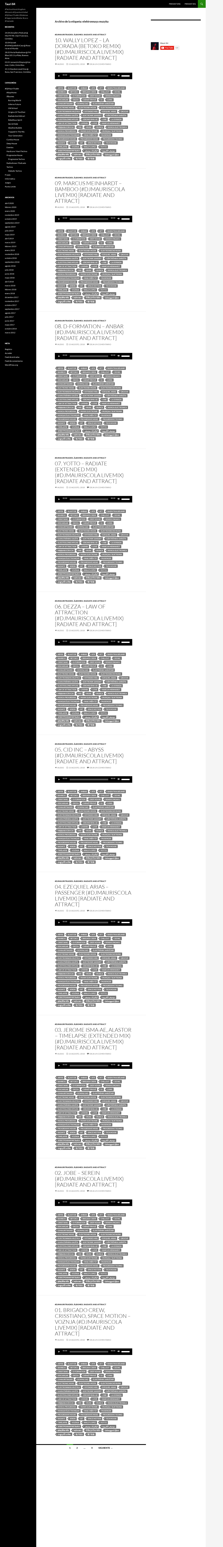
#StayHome (11, 92)
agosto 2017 (10, 313)
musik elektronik (89, 131)
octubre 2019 (11, 219)
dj (102, 100)
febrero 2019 (10, 246)
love (94, 123)
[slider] (126, 76)
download (82, 104)
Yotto (103, 147)
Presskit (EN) (174, 4)
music (89, 127)
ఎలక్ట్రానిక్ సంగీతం (64, 158)
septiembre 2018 (12, 262)
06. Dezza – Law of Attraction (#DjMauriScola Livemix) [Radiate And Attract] (89, 615)
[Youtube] (195, 28)
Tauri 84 (10, 4)
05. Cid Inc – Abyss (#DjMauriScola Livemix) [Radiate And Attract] (89, 755)
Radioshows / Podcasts (16, 163)
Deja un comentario (100, 64)
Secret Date (13, 124)
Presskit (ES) (190, 4)
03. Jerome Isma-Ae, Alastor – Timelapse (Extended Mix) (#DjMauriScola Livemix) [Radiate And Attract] (93, 1038)
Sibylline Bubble (15, 128)
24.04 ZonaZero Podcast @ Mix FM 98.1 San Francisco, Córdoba (16, 36)
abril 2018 (9, 281)
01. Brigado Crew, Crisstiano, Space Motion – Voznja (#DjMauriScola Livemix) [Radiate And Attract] (93, 1322)
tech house (111, 143)
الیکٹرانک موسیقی (91, 151)
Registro (8, 349)
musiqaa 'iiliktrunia (112, 131)
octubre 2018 (11, 258)
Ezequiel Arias (109, 111)
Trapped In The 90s (16, 131)
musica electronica (117, 127)
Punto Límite (10, 186)
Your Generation (15, 135)
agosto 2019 (10, 227)
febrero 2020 (10, 207)
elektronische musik (111, 107)
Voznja (75, 147)
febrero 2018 (10, 289)
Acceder (8, 353)
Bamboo (62, 92)
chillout (105, 92)
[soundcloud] (175, 28)
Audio (60, 64)
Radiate (61, 143)
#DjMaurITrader (64, 34)
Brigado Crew (89, 92)
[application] (93, 76)
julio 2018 (9, 270)
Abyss (60, 88)
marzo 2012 (10, 332)
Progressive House (14, 155)
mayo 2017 (10, 325)
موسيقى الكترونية (108, 151)
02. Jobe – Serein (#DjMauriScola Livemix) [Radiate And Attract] (89, 1178)
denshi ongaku (112, 96)
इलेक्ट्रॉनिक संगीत (63, 155)
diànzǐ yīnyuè (89, 100)
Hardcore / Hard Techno (17, 151)
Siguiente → (105, 1447)
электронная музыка (69, 151)
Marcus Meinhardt (111, 123)
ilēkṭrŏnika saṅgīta (116, 115)
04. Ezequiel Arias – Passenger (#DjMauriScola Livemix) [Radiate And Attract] (93, 895)
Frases (7, 175)
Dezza (76, 100)
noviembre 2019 (12, 215)
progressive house (67, 139)
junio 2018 (9, 274)
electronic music (66, 107)
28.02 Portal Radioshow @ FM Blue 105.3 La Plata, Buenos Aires (18, 55)
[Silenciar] (118, 76)
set (81, 143)
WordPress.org (11, 365)
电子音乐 (79, 158)
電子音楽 (91, 158)
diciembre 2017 (11, 297)
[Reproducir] (59, 76)
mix (79, 127)
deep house (95, 96)
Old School (13, 108)
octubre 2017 (11, 305)
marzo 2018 (10, 285)
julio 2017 (9, 317)
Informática (10, 179)
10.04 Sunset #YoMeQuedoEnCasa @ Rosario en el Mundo (18, 45)
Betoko (74, 92)
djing (109, 100)
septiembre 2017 (12, 309)
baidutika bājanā (116, 88)
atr (93, 88)
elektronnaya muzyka (69, 111)
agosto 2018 (10, 266)
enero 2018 (10, 293)
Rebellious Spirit (15, 120)
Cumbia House (13, 139)
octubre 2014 (11, 328)
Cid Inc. (117, 92)
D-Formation (79, 96)
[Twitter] (185, 28)
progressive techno (112, 139)
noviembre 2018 (12, 254)
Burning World (14, 100)
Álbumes (78, 34)
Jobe (104, 119)
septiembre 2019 (12, 223)
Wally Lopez (90, 147)
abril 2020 (9, 203)
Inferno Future (14, 104)
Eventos (10, 147)
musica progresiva (67, 131)
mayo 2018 (10, 277)
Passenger (106, 135)
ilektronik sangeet (92, 115)
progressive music (89, 139)
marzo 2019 (10, 242)
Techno (10, 167)
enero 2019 (10, 250)
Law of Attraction (67, 123)
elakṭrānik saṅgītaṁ (103, 104)
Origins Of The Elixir (16, 112)
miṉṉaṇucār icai (66, 127)
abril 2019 (9, 238)
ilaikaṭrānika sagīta (68, 115)
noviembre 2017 (12, 301)
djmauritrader (65, 104)
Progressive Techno (16, 159)
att (101, 88)
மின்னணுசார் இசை (112, 155)
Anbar (84, 88)
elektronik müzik (87, 107)
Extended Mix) (91, 111)
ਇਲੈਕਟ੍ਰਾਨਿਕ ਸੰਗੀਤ (93, 155)
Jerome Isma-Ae (90, 119)
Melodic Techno (15, 171)
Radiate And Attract (95, 34)
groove (124, 111)
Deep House (12, 143)
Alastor (72, 88)
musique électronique (69, 135)
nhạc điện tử (90, 135)
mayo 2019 (10, 234)
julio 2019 (9, 230)
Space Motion (94, 143)
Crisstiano (63, 96)
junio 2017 (9, 321)
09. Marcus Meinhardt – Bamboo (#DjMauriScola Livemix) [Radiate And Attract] (90, 192)
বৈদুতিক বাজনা (77, 155)
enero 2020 (10, 211)
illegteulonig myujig (68, 119)
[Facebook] (156, 28)
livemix (84, 123)
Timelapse (62, 147)
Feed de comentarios (14, 361)
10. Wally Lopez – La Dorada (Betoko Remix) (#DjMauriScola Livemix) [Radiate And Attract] (89, 49)
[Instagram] (165, 28)
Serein (73, 143)
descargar (63, 100)
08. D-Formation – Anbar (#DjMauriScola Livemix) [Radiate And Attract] (89, 332)
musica (99, 127)
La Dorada (116, 119)
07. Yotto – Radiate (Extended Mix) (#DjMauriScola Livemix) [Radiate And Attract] (89, 472)
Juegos (8, 182)
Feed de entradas (12, 357)
